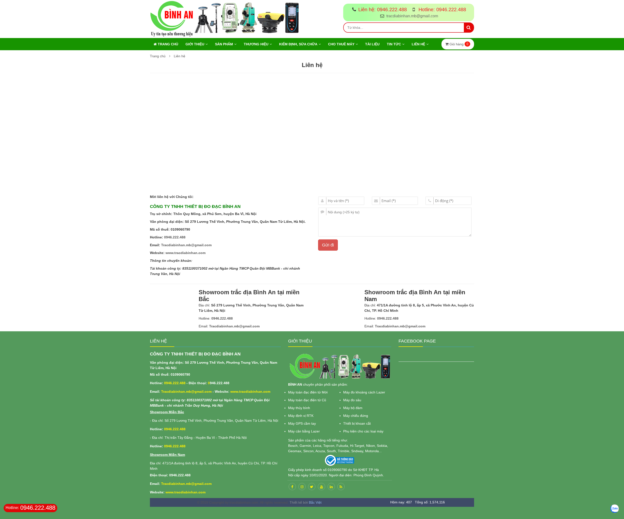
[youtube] (321, 486)
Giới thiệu (194, 44)
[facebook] (292, 486)
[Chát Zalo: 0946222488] (614, 508)
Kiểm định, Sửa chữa (298, 44)
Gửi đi (328, 245)
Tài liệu (372, 44)
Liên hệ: (382, 9)
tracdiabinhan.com (189, 253)
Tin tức (394, 44)
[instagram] (302, 486)
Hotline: (441, 9)
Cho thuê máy (341, 44)
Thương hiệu (256, 44)
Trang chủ (167, 44)
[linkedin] (331, 486)
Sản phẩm (224, 44)
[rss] (341, 486)
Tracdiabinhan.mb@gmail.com (186, 245)
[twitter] (311, 486)
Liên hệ (418, 44)
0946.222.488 (174, 237)
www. (170, 253)
